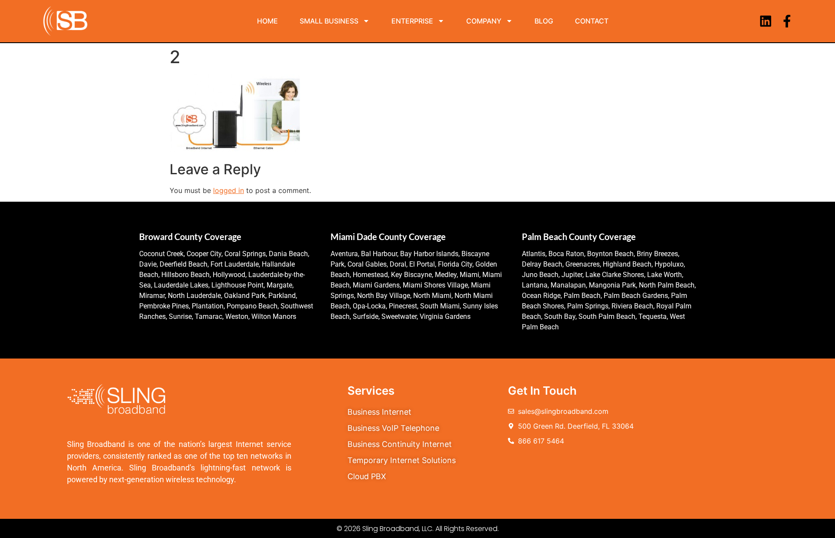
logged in (228, 190)
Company (483, 21)
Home (267, 21)
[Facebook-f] (787, 21)
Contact (591, 21)
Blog (543, 21)
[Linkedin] (765, 21)
